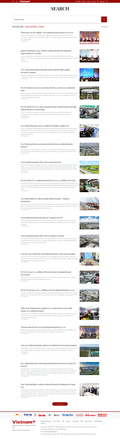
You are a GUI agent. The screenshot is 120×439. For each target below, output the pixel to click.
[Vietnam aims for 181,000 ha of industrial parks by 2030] (89, 332)
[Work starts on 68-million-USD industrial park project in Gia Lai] (89, 37)
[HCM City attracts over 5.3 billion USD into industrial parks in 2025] (89, 295)
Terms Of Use (56, 421)
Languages (75, 421)
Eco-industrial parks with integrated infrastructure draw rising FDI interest (48, 364)
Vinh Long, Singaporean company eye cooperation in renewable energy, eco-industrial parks (46, 309)
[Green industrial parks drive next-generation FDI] (89, 167)
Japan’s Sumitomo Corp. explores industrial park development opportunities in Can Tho (46, 52)
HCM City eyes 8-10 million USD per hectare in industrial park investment (46, 273)
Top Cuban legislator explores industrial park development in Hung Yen (48, 385)
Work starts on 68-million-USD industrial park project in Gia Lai (47, 32)
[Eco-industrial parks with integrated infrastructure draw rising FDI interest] (89, 368)
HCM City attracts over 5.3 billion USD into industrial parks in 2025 (48, 290)
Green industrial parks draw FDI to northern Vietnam (42, 235)
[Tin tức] (42, 415)
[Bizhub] (57, 415)
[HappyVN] (17, 415)
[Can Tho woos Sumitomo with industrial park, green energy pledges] (89, 259)
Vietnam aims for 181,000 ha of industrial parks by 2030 (43, 327)
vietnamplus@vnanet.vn (50, 431)
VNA (81, 421)
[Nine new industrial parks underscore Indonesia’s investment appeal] (89, 350)
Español (94, 1)
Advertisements (98, 421)
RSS (63, 421)
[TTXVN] (28, 415)
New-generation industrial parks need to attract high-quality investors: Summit (45, 71)
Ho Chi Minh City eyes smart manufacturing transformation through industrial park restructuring (48, 108)
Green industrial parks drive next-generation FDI (41, 162)
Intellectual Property (46, 421)
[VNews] (35, 415)
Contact (43, 423)
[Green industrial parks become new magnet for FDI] (89, 222)
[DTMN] (90, 415)
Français (88, 1)
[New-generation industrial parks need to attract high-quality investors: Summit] (89, 74)
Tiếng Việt (78, 1)
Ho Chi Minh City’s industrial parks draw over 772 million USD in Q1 (48, 180)
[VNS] (67, 415)
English (83, 1)
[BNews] (49, 415)
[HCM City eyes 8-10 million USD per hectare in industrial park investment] (89, 277)
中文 (98, 1)
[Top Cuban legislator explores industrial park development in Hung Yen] (89, 389)
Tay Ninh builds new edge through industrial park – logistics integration (45, 200)
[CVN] (79, 415)
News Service (88, 421)
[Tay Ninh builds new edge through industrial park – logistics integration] (89, 203)
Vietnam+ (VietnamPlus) (25, 1)
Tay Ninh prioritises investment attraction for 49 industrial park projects (47, 145)
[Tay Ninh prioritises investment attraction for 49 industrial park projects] (89, 149)
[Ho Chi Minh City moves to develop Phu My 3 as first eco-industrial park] (89, 93)
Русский (102, 1)
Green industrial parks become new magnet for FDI (41, 217)
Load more (60, 404)
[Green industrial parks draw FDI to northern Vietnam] (89, 241)
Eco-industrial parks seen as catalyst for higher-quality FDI (45, 125)
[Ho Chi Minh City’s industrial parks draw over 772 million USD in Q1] (89, 185)
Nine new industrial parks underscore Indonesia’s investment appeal (48, 345)
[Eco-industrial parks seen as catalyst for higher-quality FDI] (89, 131)
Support (68, 421)
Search (60, 8)
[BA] (102, 415)
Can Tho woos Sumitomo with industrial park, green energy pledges (48, 254)
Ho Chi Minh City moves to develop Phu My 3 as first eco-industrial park (48, 89)
